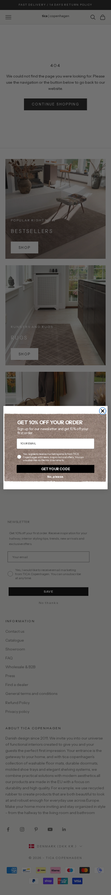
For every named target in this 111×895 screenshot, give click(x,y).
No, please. (55, 476)
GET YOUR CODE (55, 468)
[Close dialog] (102, 411)
